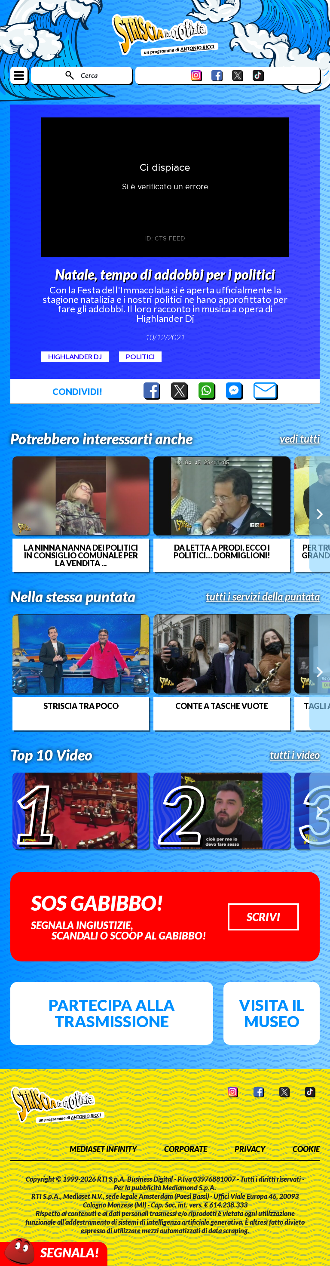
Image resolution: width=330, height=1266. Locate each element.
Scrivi (263, 917)
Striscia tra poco (81, 706)
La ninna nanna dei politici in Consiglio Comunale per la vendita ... (81, 555)
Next (319, 514)
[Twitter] (237, 75)
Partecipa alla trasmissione (112, 1013)
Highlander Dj (75, 356)
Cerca (89, 75)
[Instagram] (196, 75)
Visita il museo (272, 1013)
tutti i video (295, 755)
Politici (140, 356)
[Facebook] (217, 75)
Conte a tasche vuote (221, 706)
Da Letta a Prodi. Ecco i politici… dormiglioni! (222, 551)
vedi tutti (300, 439)
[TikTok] (258, 75)
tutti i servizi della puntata (263, 596)
